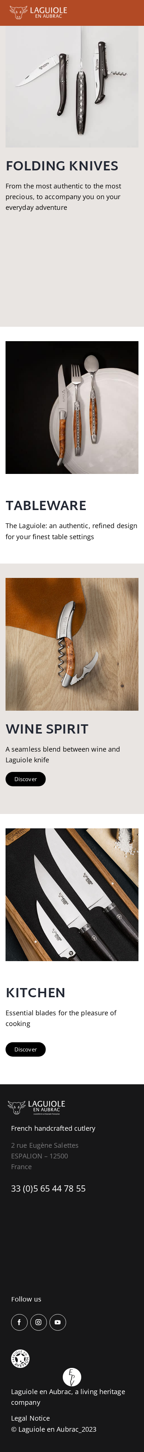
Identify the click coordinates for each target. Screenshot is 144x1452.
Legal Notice (30, 1418)
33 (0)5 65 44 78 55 (48, 1188)
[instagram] (38, 1322)
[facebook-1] (19, 1322)
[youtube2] (57, 1322)
